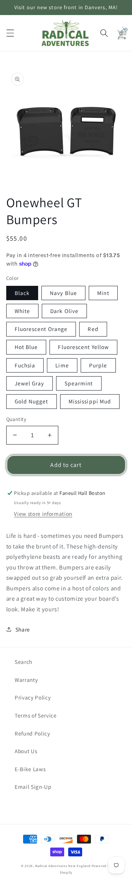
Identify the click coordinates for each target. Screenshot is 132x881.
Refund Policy (32, 733)
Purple (98, 365)
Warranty (26, 679)
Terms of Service (36, 715)
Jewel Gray (29, 383)
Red (93, 328)
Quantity (16, 419)
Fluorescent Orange (41, 328)
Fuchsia (25, 365)
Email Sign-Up (33, 786)
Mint (103, 292)
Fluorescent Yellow (83, 346)
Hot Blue (26, 346)
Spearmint (79, 383)
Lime (62, 365)
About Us (26, 751)
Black (22, 292)
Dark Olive (64, 310)
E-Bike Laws (30, 769)
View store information (43, 513)
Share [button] (22, 629)
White (22, 310)
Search (23, 661)
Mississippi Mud (90, 401)
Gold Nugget (31, 401)
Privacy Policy (33, 697)
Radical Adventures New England (63, 866)
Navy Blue (63, 292)
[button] (10, 33)
